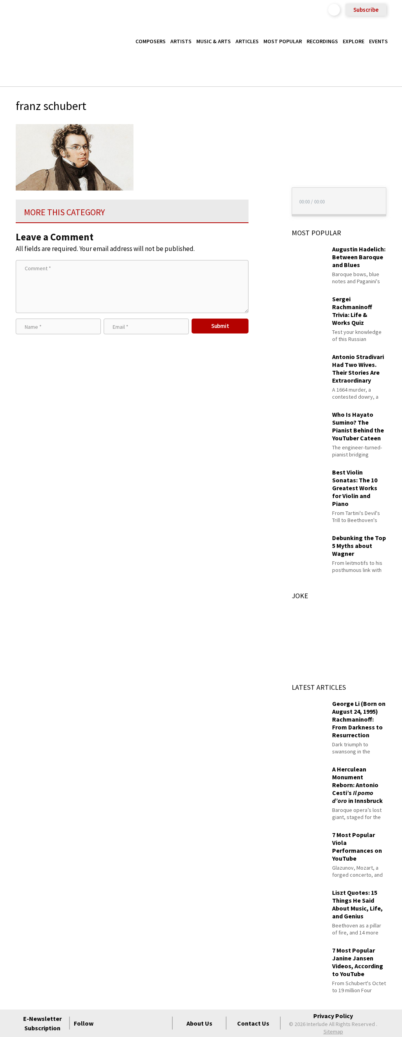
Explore (353, 41)
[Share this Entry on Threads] (263, 192)
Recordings (322, 41)
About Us (199, 1023)
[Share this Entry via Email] (263, 129)
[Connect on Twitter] (120, 1023)
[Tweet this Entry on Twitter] (263, 167)
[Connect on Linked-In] (148, 1023)
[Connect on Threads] (162, 1023)
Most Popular (282, 41)
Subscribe (365, 9)
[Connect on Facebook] (105, 1023)
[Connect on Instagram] (134, 1023)
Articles (247, 41)
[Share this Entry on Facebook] (263, 154)
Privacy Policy (333, 1016)
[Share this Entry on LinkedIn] (263, 179)
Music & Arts (213, 41)
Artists (181, 41)
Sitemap (333, 1031)
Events (378, 41)
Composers (150, 41)
